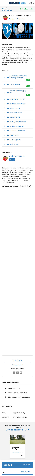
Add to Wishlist (17, 360)
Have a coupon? (17, 365)
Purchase (26, 465)
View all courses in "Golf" (17, 429)
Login (29, 3)
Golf (3, 8)
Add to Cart (25, 472)
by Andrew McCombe (17, 19)
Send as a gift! (27, 9)
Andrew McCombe (16, 156)
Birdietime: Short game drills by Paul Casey (16, 448)
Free (28, 80)
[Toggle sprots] (3, 3)
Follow (12, 160)
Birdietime (16, 452)
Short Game (7, 10)
